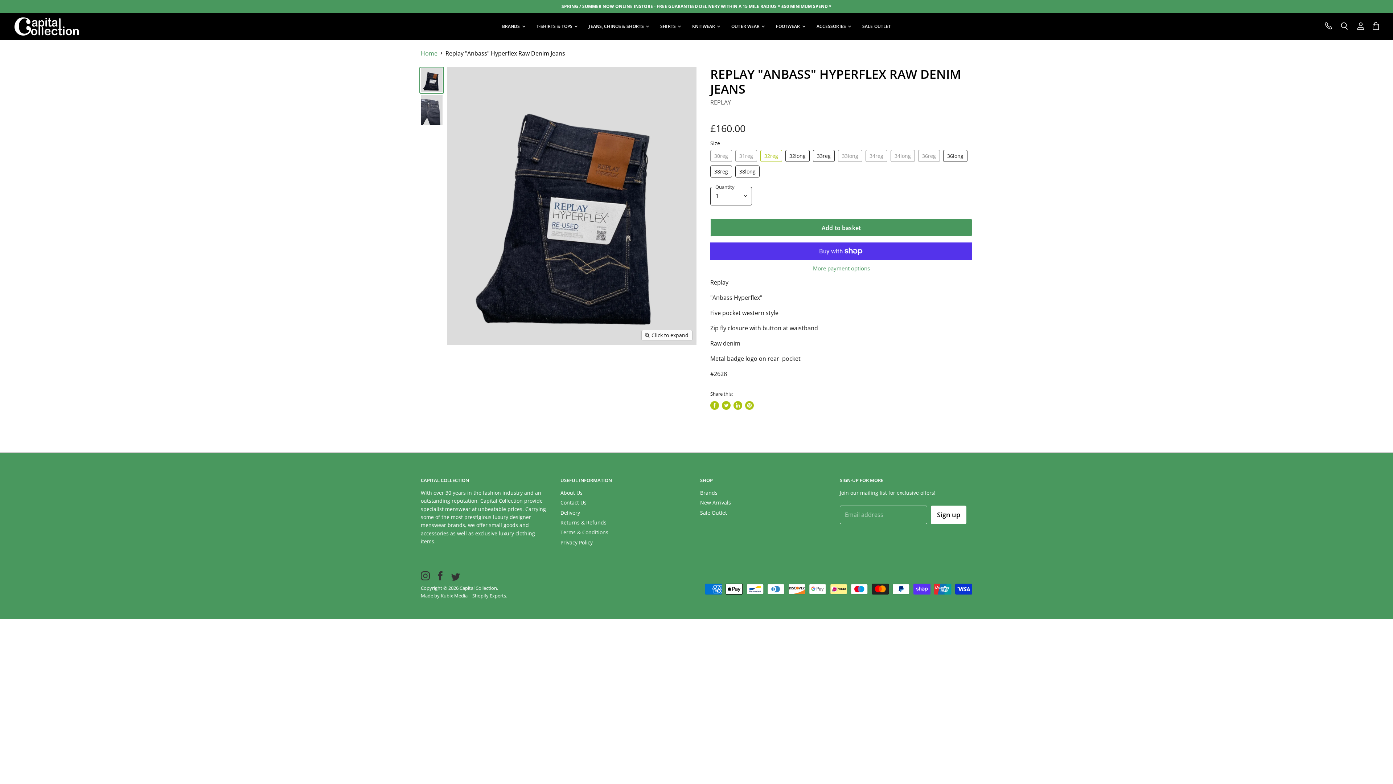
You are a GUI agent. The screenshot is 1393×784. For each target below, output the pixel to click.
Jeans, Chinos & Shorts (617, 26)
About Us (571, 492)
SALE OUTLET (876, 26)
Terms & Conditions (584, 532)
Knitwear (704, 26)
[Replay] (431, 80)
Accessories (832, 26)
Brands (511, 26)
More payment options (841, 268)
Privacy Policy (576, 542)
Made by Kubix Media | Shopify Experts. (464, 595)
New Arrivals (715, 502)
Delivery (570, 512)
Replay (720, 102)
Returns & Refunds (583, 522)
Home (429, 53)
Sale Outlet (713, 512)
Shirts (668, 26)
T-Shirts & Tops (555, 26)
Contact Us (573, 502)
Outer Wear (746, 26)
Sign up (948, 514)
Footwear (788, 26)
